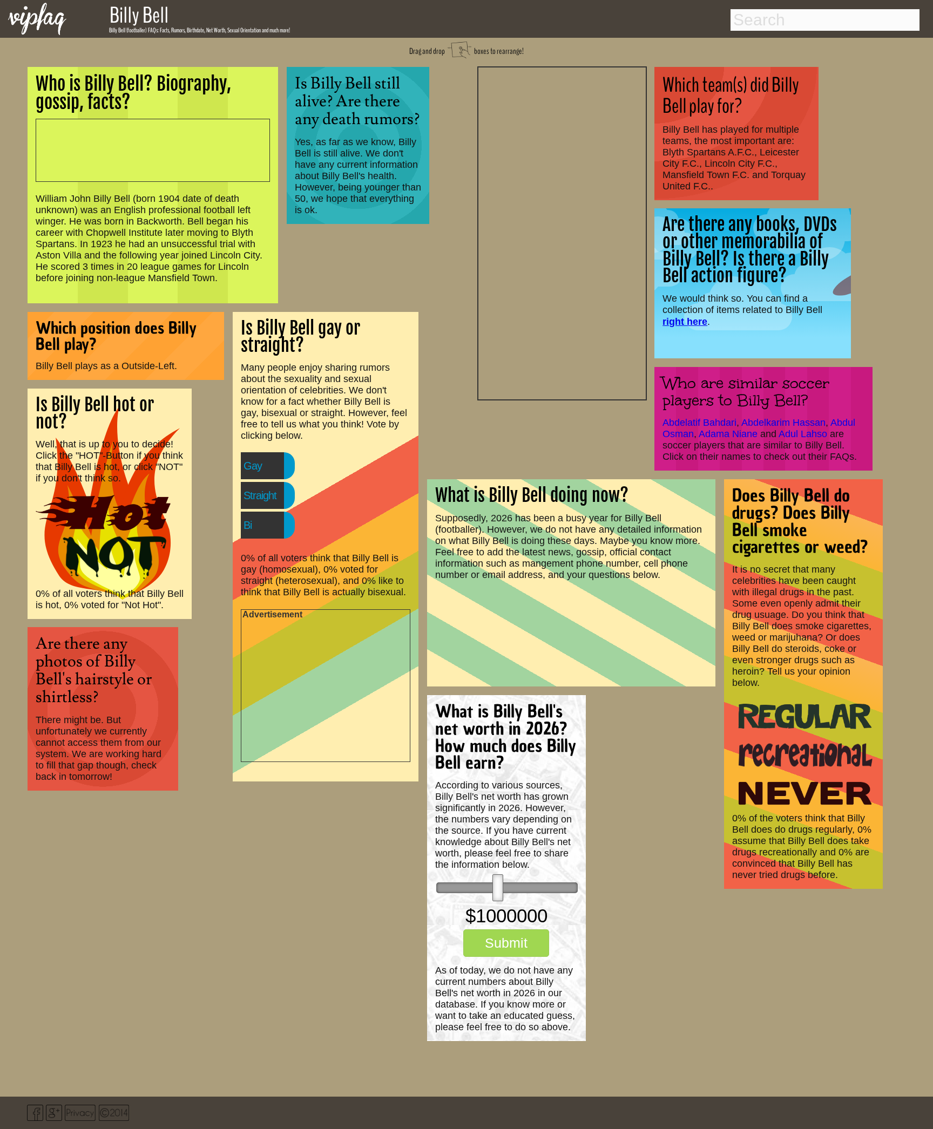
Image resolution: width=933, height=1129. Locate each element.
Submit (506, 942)
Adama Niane (728, 434)
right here (684, 321)
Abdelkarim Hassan (783, 422)
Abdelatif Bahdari (699, 422)
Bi (248, 525)
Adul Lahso (803, 434)
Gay (253, 466)
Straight (260, 495)
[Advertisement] (562, 232)
